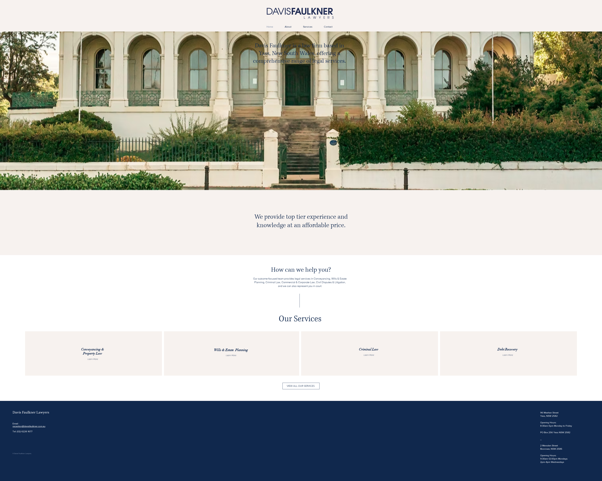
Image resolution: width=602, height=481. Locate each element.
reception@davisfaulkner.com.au (29, 426)
